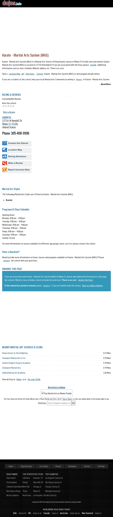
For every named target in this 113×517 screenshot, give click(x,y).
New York (26, 486)
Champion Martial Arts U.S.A (13, 357)
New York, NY (38, 482)
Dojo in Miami (67, 399)
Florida (25, 482)
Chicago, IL (37, 486)
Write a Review (9, 112)
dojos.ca (55, 513)
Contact (39, 73)
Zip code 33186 (34, 379)
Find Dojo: (42, 403)
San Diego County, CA (53, 482)
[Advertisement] (56, 29)
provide (93, 64)
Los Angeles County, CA (54, 478)
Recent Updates (12, 495)
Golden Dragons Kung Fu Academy (16, 362)
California (26, 478)
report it (46, 285)
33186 (14, 124)
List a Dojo (44, 466)
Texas (25, 491)
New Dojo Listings (13, 491)
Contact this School (18, 143)
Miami (5, 124)
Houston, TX (38, 478)
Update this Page (85, 279)
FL (10, 124)
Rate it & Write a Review (92, 285)
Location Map (14, 73)
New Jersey (27, 495)
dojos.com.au (75, 513)
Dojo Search (11, 478)
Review (79, 79)
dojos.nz (98, 513)
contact (6, 260)
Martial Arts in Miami (56, 387)
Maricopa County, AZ (52, 491)
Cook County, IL (51, 495)
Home (11, 466)
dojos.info (22, 513)
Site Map (101, 466)
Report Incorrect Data (19, 169)
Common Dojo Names (14, 486)
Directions (30, 73)
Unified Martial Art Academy (13, 372)
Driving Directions (17, 156)
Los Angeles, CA (39, 495)
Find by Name (11, 482)
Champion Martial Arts (11, 367)
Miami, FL (36, 491)
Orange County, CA (52, 486)
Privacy (58, 466)
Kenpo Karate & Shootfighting (15, 352)
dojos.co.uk (37, 513)
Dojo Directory (26, 466)
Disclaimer (72, 466)
